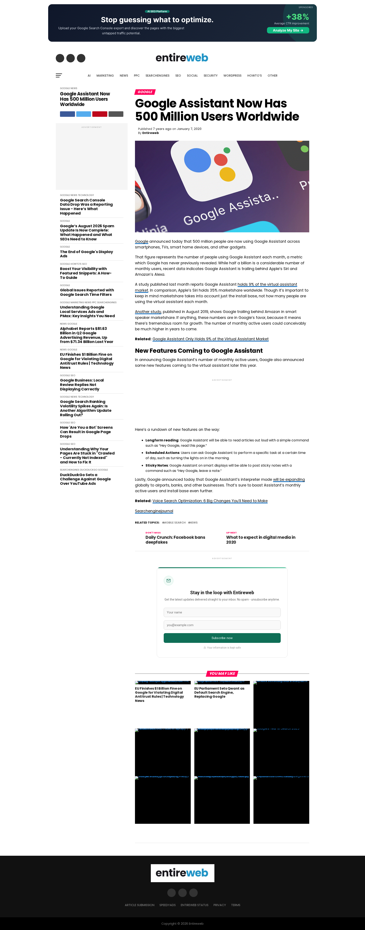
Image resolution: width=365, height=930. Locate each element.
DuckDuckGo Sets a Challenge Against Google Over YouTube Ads (85, 479)
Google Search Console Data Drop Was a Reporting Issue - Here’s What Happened (86, 207)
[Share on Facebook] (67, 114)
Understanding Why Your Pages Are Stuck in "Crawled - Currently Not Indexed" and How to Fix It (87, 455)
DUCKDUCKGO (88, 469)
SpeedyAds (167, 905)
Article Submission (139, 905)
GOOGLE (65, 88)
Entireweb (150, 133)
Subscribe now (222, 638)
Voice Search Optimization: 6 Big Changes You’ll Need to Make (210, 500)
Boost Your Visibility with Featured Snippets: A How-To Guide (86, 273)
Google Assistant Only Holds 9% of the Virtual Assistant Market (211, 339)
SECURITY (211, 75)
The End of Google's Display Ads (86, 254)
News (193, 522)
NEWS (124, 75)
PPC (137, 75)
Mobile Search (174, 522)
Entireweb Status (194, 905)
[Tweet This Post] (83, 114)
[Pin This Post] (99, 114)
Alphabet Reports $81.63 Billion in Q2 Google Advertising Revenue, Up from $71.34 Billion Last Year (86, 335)
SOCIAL (192, 75)
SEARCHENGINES (157, 75)
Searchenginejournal (154, 511)
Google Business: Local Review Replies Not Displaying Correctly (82, 384)
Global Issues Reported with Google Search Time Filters (87, 292)
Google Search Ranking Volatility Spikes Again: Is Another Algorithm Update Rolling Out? (85, 408)
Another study (148, 311)
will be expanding (289, 479)
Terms (235, 905)
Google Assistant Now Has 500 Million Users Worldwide (85, 99)
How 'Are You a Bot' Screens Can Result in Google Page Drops (86, 431)
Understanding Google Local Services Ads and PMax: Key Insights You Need (87, 311)
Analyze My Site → (288, 30)
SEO (178, 75)
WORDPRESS (232, 75)
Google (141, 241)
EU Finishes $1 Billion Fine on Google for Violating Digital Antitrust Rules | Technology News (87, 361)
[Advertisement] (92, 158)
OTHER (273, 75)
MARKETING (105, 75)
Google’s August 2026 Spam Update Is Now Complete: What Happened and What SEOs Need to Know (87, 232)
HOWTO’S (254, 75)
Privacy (220, 905)
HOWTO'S (76, 264)
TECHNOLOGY (86, 195)
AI (89, 75)
